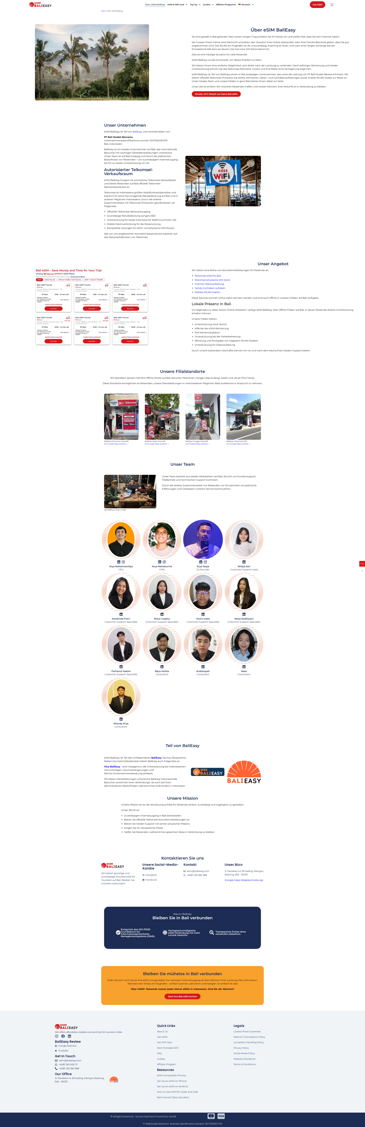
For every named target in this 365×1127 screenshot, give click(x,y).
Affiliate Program (166, 1064)
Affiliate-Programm (226, 4)
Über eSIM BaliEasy (155, 4)
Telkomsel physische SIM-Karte (212, 280)
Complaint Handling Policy (249, 1042)
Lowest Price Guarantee (247, 1031)
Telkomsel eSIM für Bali (208, 275)
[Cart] (332, 4)
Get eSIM (162, 1037)
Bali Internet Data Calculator (173, 1097)
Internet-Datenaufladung (209, 284)
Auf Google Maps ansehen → (116, 444)
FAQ (159, 1053)
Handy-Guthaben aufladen (210, 288)
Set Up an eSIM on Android (172, 1086)
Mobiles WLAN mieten (207, 292)
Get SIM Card (164, 1042)
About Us (162, 1031)
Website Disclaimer (245, 1059)
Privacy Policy (241, 1048)
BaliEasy (137, 131)
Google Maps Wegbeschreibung (243, 880)
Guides (206, 4)
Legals (239, 1026)
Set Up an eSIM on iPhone (172, 1081)
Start (103, 11)
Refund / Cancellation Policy (249, 1037)
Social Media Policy (244, 1053)
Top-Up (193, 4)
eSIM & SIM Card (175, 4)
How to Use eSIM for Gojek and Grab (177, 1091)
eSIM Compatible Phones (171, 1075)
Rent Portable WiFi (168, 1048)
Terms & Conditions (245, 1064)
